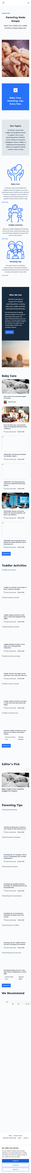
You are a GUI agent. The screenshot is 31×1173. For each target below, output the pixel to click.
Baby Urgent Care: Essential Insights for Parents (13, 790)
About (19, 1138)
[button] (28, 770)
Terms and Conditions (9, 1138)
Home (10, 1135)
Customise (16, 1165)
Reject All (15, 1169)
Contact (25, 1138)
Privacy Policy (18, 1135)
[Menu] (28, 3)
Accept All (15, 1161)
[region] (15, 1159)
